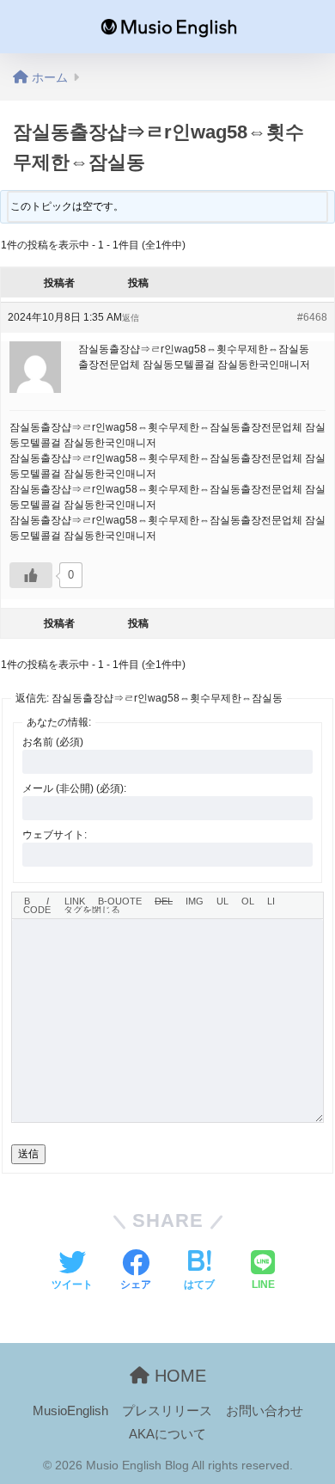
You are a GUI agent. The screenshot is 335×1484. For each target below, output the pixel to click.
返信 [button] (130, 317)
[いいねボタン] (30, 575)
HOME (177, 1375)
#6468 (312, 317)
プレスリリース (167, 1411)
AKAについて (167, 1434)
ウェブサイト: (54, 835)
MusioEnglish (70, 1411)
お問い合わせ (264, 1411)
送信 (28, 1154)
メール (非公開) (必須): (74, 788)
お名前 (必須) (52, 742)
